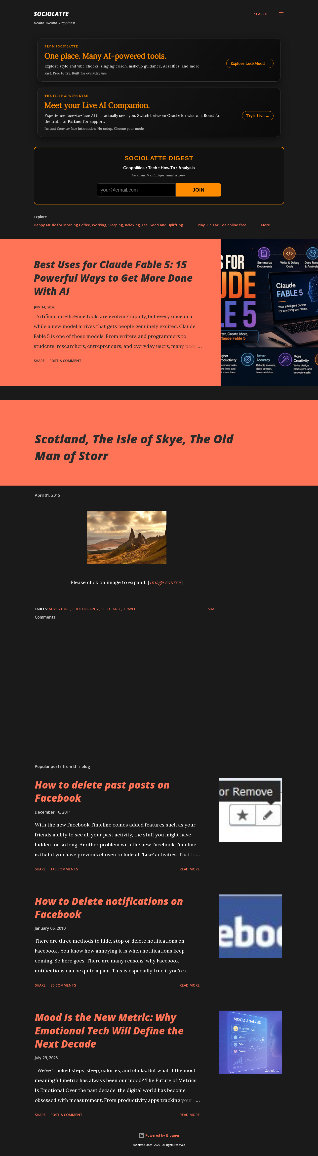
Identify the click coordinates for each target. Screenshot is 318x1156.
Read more (190, 869)
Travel (129, 608)
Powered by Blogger (162, 1135)
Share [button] (39, 360)
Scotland (111, 608)
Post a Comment (65, 360)
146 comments (64, 869)
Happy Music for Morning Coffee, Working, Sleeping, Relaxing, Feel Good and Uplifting (108, 225)
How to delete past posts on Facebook (102, 791)
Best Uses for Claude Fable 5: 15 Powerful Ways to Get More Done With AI (113, 278)
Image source (165, 582)
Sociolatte (51, 14)
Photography (85, 608)
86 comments (63, 985)
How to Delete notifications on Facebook (109, 907)
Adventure (59, 608)
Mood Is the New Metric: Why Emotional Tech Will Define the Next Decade (109, 1030)
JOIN (198, 190)
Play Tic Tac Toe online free (222, 225)
